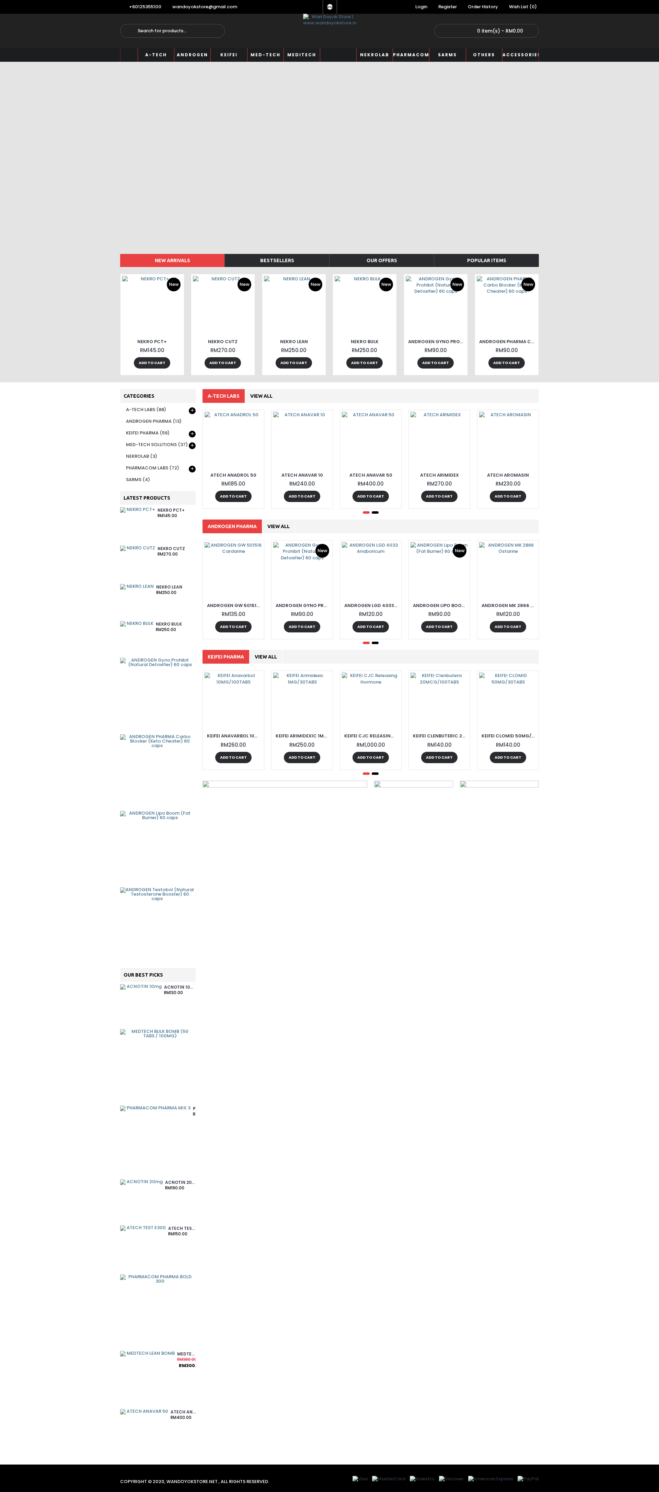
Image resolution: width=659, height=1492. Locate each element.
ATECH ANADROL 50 (233, 475)
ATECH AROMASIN (508, 475)
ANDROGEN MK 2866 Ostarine (509, 605)
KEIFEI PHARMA (226, 657)
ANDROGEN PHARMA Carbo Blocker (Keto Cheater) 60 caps (508, 341)
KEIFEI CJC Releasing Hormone (372, 736)
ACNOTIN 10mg (180, 987)
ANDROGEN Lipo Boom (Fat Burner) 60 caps (440, 605)
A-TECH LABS (224, 396)
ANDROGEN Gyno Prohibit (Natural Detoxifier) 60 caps (437, 341)
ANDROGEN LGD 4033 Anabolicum (372, 605)
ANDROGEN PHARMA (232, 526)
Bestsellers (277, 260)
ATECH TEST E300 (182, 1228)
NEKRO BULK (365, 341)
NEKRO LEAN (294, 341)
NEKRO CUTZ (223, 341)
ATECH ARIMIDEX (439, 475)
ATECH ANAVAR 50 (183, 1412)
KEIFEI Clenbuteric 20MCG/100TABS (440, 736)
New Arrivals (172, 260)
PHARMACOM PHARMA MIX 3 (194, 1108)
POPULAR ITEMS (486, 260)
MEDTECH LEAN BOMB (186, 1354)
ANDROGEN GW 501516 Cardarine (234, 605)
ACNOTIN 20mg (180, 1182)
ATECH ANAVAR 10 (302, 475)
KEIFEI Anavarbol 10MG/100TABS (234, 736)
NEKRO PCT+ (152, 341)
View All (261, 396)
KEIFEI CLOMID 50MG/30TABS (509, 736)
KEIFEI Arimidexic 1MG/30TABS (303, 736)
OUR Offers (382, 260)
